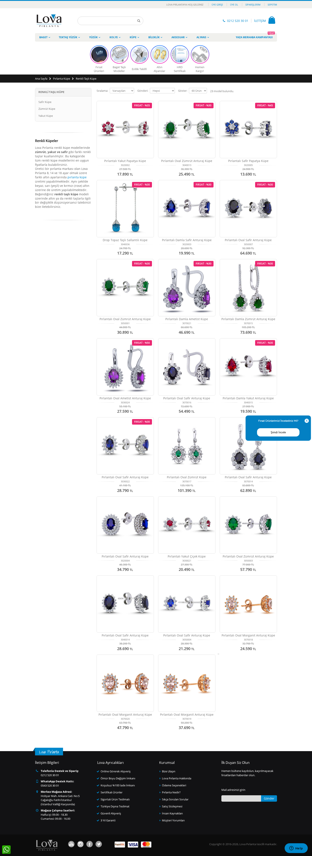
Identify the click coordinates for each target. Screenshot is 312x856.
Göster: (182, 90)
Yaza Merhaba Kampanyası (255, 36)
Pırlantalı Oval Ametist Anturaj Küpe (125, 398)
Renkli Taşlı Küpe (86, 78)
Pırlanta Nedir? (171, 792)
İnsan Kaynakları (172, 813)
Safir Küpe (44, 102)
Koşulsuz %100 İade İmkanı (118, 785)
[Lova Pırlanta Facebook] (89, 844)
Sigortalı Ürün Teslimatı (115, 799)
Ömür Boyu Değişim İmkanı (118, 778)
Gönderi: (142, 90)
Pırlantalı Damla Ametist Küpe (186, 319)
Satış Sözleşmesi (172, 806)
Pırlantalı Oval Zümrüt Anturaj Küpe (186, 161)
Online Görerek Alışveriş (116, 771)
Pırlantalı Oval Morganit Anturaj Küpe (248, 635)
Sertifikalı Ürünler (111, 792)
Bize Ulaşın (168, 771)
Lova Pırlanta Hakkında (176, 778)
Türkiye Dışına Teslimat (115, 806)
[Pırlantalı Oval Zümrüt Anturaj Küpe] (248, 525)
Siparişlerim (252, 4)
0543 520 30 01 (50, 785)
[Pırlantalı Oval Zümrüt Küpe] (187, 446)
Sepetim (272, 4)
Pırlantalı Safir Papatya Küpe (248, 161)
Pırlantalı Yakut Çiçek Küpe (187, 556)
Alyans (201, 37)
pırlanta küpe (77, 177)
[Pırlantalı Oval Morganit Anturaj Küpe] (248, 604)
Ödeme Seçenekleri (174, 785)
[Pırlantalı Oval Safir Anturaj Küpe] (187, 367)
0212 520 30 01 (237, 21)
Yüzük (93, 37)
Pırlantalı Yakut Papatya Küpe (125, 161)
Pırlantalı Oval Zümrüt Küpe (187, 477)
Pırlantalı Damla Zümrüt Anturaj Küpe (248, 319)
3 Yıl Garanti (108, 820)
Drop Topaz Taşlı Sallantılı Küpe (125, 240)
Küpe (133, 37)
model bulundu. (222, 91)
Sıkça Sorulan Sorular (175, 799)
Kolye (114, 37)
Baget (43, 37)
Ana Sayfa (41, 78)
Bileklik (154, 37)
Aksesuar (178, 37)
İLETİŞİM (260, 21)
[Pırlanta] (49, 20)
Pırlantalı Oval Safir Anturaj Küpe (248, 240)
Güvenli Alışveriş (111, 813)
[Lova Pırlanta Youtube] (71, 844)
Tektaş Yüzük (68, 37)
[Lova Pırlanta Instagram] (80, 844)
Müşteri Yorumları (173, 820)
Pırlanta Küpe (61, 78)
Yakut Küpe (45, 116)
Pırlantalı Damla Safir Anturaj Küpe (187, 240)
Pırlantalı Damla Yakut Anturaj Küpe (248, 398)
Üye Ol (234, 4)
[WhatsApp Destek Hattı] (6, 849)
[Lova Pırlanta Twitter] (99, 844)
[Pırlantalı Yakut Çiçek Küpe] (187, 525)
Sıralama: (102, 90)
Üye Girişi (217, 4)
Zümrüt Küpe (46, 109)
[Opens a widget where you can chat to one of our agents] (296, 848)
